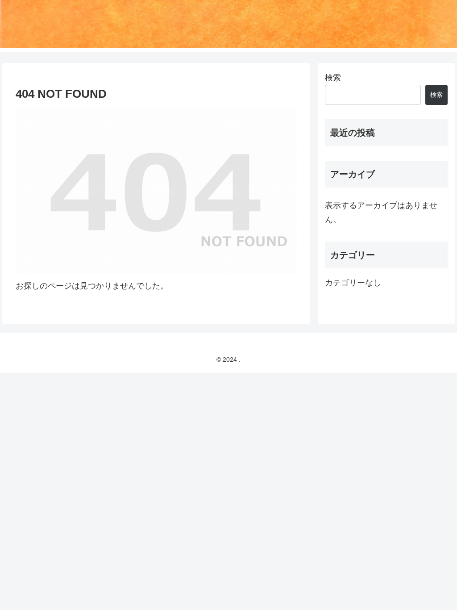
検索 (333, 77)
